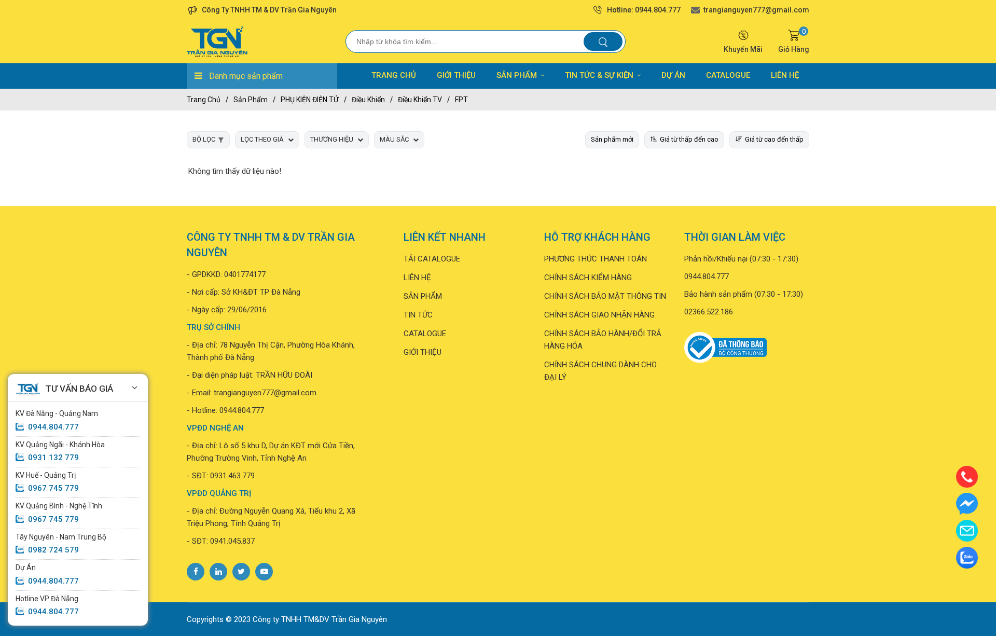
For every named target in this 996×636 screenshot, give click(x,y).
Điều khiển (368, 99)
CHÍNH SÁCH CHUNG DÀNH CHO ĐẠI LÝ (600, 371)
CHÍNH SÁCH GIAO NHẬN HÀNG (599, 315)
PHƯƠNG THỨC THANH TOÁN (595, 259)
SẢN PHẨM (516, 75)
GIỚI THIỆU (456, 75)
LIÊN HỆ (785, 75)
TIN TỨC (418, 315)
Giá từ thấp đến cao (689, 139)
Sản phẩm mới (612, 139)
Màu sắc (394, 139)
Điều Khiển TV (420, 99)
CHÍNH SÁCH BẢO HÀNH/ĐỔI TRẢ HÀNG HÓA (602, 340)
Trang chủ (203, 99)
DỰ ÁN (673, 75)
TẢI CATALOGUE (432, 259)
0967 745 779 (53, 488)
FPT (461, 99)
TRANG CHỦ (393, 75)
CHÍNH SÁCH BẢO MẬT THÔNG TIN (605, 296)
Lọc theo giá (262, 139)
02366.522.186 (708, 311)
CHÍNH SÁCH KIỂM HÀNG (588, 277)
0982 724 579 (53, 550)
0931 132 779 (53, 457)
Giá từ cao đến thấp (774, 139)
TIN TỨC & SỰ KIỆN (599, 75)
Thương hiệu (331, 139)
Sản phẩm (250, 99)
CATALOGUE (728, 75)
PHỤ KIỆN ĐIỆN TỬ (310, 99)
